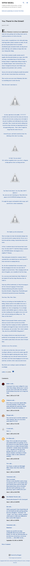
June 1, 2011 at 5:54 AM (12, 410)
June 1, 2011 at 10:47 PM (13, 492)
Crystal (8, 428)
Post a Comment (6, 544)
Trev (7, 463)
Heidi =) (8, 383)
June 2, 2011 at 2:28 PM (12, 520)
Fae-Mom (9, 438)
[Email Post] (13, 372)
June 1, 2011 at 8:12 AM (12, 433)
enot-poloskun (18, 557)
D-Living (8, 372)
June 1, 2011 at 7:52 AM (12, 423)
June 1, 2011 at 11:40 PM (12, 502)
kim (7, 506)
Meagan (8, 415)
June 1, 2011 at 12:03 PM (13, 472)
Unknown (9, 400)
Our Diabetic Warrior (12, 496)
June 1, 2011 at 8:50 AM (12, 458)
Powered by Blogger (15, 555)
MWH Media (8, 2)
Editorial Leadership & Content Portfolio (13, 11)
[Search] (23, 3)
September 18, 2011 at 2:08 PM (14, 540)
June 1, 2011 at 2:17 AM (12, 395)
